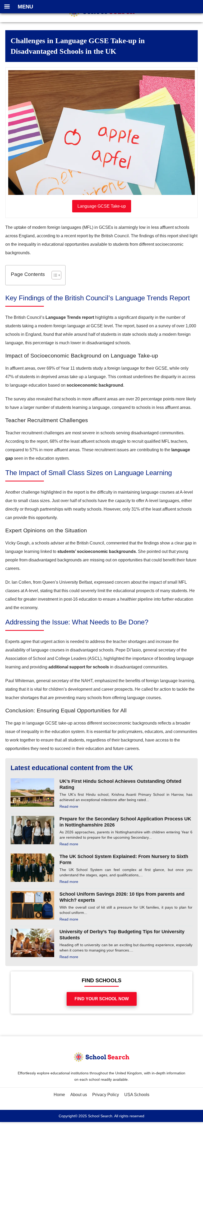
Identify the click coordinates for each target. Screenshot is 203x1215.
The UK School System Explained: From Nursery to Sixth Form (123, 859)
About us (78, 1094)
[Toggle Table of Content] (54, 275)
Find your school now (102, 999)
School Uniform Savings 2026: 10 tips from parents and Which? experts (121, 897)
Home (59, 1094)
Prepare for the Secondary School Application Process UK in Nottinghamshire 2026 (125, 822)
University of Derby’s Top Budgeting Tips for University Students (121, 934)
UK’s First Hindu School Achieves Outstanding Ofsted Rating (120, 784)
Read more (68, 806)
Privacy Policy (105, 1094)
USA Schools (136, 1094)
